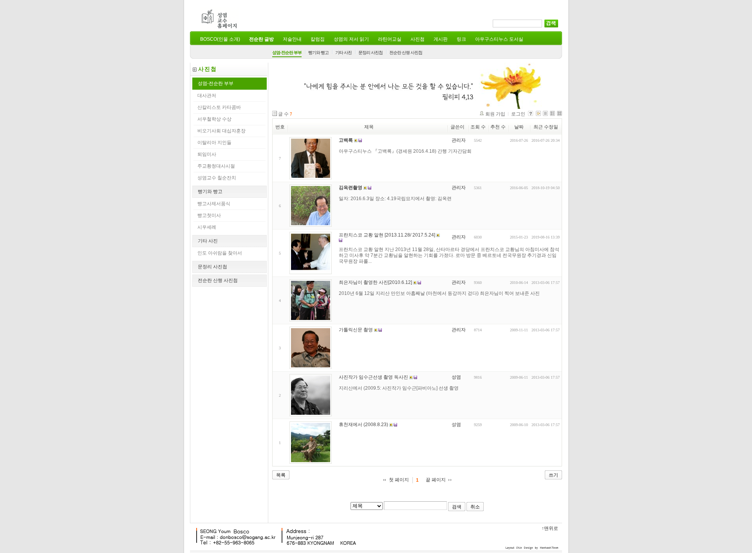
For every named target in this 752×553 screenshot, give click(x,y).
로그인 (518, 114)
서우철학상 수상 (214, 119)
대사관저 (206, 95)
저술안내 (292, 39)
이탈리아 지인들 (214, 142)
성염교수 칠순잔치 (216, 178)
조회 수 (478, 127)
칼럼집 (318, 39)
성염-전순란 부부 (287, 52)
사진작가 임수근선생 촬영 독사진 (373, 377)
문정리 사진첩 (370, 52)
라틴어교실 (389, 39)
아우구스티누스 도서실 (499, 39)
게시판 (441, 39)
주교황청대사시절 (216, 166)
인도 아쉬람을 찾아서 (219, 253)
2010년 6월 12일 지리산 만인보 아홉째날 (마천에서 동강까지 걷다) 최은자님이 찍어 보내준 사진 (439, 293)
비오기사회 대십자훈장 (221, 131)
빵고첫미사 (209, 215)
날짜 (519, 127)
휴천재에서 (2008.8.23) (363, 424)
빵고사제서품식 (213, 203)
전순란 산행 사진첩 (405, 52)
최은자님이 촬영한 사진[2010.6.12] (375, 282)
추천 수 (498, 127)
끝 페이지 (436, 480)
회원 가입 (495, 114)
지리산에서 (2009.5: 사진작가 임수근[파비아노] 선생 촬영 (399, 388)
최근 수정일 (545, 127)
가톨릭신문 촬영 (356, 330)
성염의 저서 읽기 (351, 39)
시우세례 (206, 227)
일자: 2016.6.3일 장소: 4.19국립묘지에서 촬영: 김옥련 (395, 198)
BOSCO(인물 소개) (220, 39)
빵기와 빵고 (318, 52)
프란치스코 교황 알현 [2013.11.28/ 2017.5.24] (387, 235)
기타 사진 (343, 52)
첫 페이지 (399, 480)
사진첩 (417, 39)
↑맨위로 (550, 528)
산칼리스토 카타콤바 (219, 107)
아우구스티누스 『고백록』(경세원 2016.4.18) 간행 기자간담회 (405, 151)
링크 (461, 39)
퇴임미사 (206, 154)
